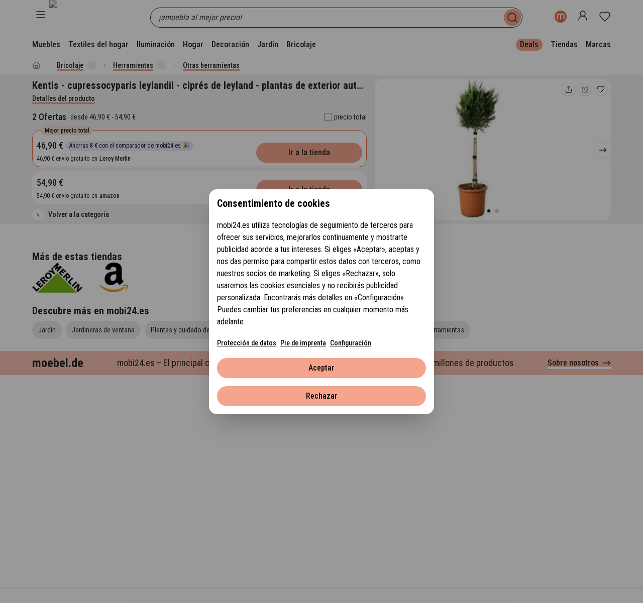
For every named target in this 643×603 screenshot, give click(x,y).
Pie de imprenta (303, 343)
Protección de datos (246, 343)
